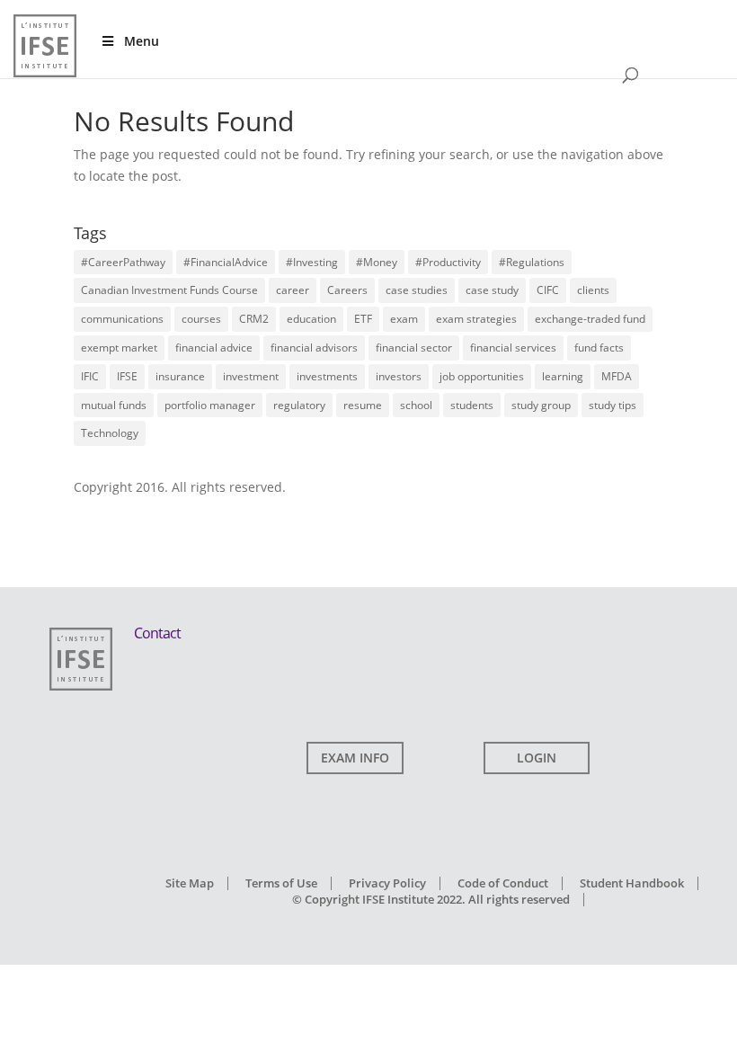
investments (327, 376)
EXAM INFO (355, 757)
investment (251, 376)
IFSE (127, 376)
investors (399, 376)
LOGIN (536, 757)
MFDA (616, 376)
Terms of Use (281, 883)
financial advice (214, 347)
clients (593, 290)
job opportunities (482, 376)
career (292, 290)
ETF (363, 318)
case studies (417, 290)
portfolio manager (209, 405)
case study (492, 290)
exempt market (119, 347)
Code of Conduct (502, 883)
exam (404, 318)
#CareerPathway (123, 262)
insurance (180, 376)
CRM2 (254, 318)
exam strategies (476, 318)
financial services (513, 347)
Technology (109, 433)
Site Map (189, 883)
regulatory (299, 405)
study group (541, 405)
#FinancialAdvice (225, 262)
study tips (612, 405)
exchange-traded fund (590, 318)
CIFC (548, 290)
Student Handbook (632, 883)
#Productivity (448, 262)
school (416, 405)
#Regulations (531, 262)
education (311, 318)
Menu (141, 40)
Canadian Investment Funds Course (169, 290)
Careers (347, 290)
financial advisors (314, 347)
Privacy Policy (387, 883)
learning (562, 376)
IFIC (90, 376)
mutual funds (114, 405)
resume (362, 405)
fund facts (599, 347)
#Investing (312, 262)
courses (201, 318)
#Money (376, 262)
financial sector (414, 347)
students (471, 405)
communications (122, 318)
